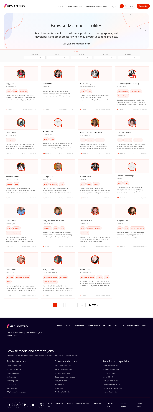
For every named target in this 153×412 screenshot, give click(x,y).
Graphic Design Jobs (14, 369)
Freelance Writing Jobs (63, 392)
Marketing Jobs (12, 381)
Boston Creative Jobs (110, 392)
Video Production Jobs (63, 366)
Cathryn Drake (48, 177)
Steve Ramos (11, 221)
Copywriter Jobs (61, 381)
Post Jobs (143, 6)
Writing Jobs (11, 377)
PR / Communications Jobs (16, 392)
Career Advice (94, 325)
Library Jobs (11, 384)
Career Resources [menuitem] (74, 6)
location (105, 54)
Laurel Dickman (86, 221)
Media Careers (133, 325)
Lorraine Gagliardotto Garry (128, 84)
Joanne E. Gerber (124, 132)
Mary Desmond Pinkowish (53, 221)
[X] (17, 405)
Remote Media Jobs (14, 366)
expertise (35, 54)
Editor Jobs (59, 388)
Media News (107, 325)
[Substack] (41, 405)
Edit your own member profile (76, 44)
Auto (131, 6)
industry (82, 54)
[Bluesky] (33, 405)
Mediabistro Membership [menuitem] (96, 6)
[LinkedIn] (25, 405)
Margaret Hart (122, 221)
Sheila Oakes (48, 131)
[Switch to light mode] (122, 6)
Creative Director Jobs (111, 369)
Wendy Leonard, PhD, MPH (91, 132)
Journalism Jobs (12, 388)
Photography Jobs (13, 373)
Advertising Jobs (109, 377)
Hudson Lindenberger (125, 176)
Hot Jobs (68, 325)
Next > (93, 305)
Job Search (57, 325)
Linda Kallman (11, 269)
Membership (80, 325)
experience (128, 54)
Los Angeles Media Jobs (112, 384)
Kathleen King (85, 84)
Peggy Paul (10, 84)
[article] (21, 90)
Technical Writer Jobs (62, 373)
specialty (58, 54)
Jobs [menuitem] (60, 6)
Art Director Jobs (109, 373)
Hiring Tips (119, 325)
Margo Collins (48, 269)
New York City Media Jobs (112, 388)
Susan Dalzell (85, 177)
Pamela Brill (47, 84)
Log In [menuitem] (113, 6)
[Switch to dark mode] (126, 6)
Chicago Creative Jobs (111, 381)
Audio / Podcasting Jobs (63, 369)
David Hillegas (11, 132)
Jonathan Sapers (12, 177)
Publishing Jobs (60, 384)
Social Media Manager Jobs (65, 377)
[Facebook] (10, 405)
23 (82, 305)
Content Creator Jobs (111, 366)
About (144, 325)
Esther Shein (85, 269)
